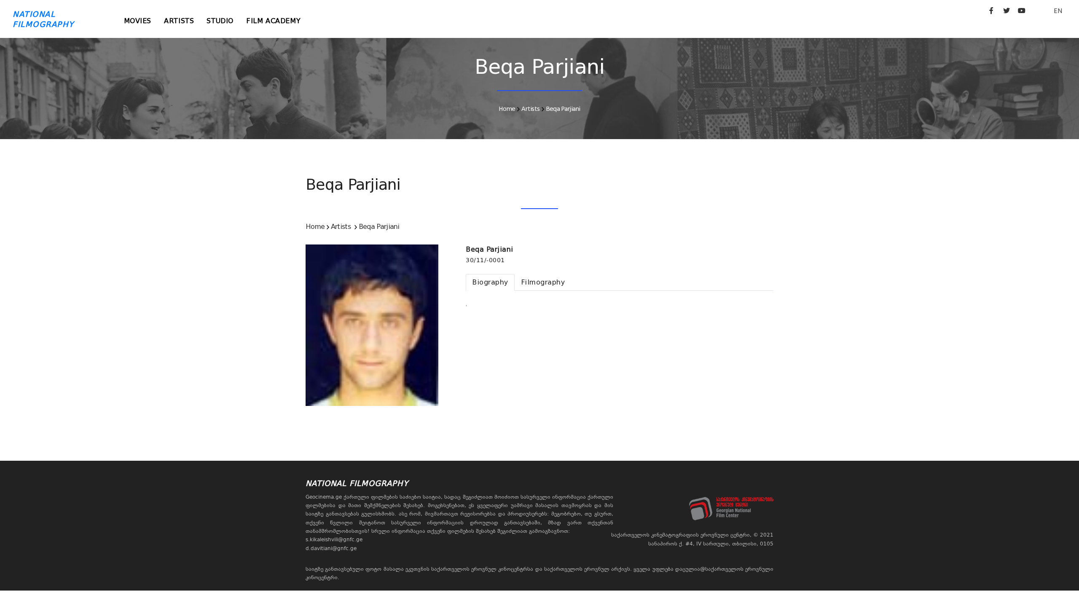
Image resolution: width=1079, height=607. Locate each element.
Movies (138, 21)
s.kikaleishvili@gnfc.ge (334, 540)
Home (507, 108)
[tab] (490, 282)
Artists (179, 21)
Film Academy (273, 21)
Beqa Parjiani (563, 108)
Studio (220, 21)
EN (1058, 11)
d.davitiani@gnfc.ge (331, 548)
